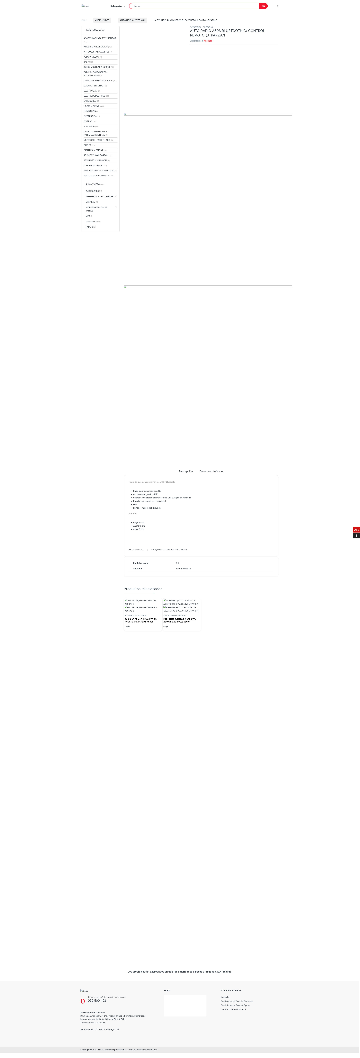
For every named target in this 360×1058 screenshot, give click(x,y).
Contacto (225, 997)
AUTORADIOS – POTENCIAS (101, 196)
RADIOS (91, 227)
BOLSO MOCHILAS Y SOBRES (99, 67)
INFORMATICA (92, 116)
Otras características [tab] (211, 471)
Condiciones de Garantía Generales (237, 1001)
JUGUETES (91, 126)
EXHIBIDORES (91, 101)
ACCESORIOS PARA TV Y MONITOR (100, 40)
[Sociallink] (81, 1035)
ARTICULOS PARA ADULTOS (98, 52)
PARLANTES (93, 221)
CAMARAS (92, 202)
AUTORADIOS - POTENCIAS (133, 20)
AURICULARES (94, 191)
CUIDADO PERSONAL (95, 85)
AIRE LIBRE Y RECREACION (98, 46)
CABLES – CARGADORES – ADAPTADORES (95, 74)
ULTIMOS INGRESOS (95, 165)
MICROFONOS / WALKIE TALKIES (101, 209)
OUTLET (89, 145)
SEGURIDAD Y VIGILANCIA (97, 160)
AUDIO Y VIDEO (102, 20)
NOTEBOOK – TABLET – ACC (98, 140)
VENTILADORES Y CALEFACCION (100, 170)
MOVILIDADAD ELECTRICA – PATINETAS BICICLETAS (96, 133)
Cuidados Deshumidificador (233, 1009)
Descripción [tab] (186, 471)
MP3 (89, 216)
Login (127, 626)
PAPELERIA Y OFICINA (95, 150)
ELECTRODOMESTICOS (96, 96)
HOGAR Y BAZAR (94, 106)
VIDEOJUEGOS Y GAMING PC (99, 175)
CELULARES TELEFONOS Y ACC (100, 80)
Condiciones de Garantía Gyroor (235, 1005)
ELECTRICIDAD (92, 91)
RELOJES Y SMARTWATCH (98, 155)
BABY (89, 62)
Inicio (84, 20)
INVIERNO (90, 121)
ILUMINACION (92, 111)
